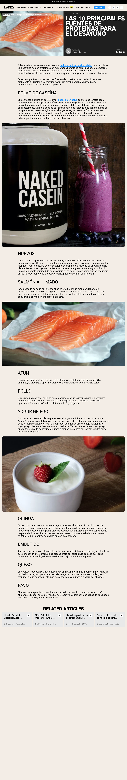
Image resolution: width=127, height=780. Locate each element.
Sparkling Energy (63, 7)
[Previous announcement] (3, 1)
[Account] (117, 7)
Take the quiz (99, 7)
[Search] (109, 7)
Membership (85, 7)
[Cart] (121, 7)
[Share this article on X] (124, 52)
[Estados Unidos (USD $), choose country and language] (113, 7)
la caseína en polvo (67, 100)
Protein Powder (33, 7)
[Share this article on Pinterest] (120, 52)
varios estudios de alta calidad (76, 65)
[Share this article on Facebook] (117, 52)
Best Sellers (21, 7)
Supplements (48, 7)
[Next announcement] (124, 1)
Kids (77, 7)
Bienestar (6, 15)
